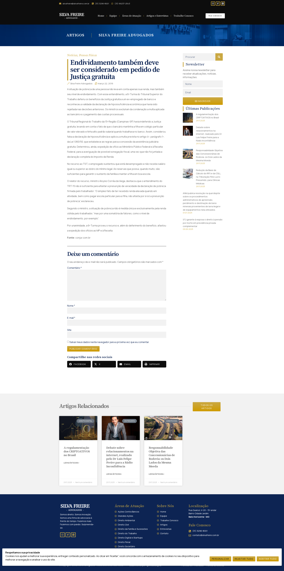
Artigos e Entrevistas (157, 15)
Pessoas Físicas (88, 55)
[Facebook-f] (218, 3)
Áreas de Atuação (131, 15)
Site (69, 330)
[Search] (219, 57)
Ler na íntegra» (71, 463)
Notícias (72, 55)
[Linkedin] (223, 3)
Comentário (74, 267)
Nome (71, 305)
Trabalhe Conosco (183, 15)
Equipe (113, 15)
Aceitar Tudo (268, 558)
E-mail (71, 317)
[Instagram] (213, 3)
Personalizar (220, 558)
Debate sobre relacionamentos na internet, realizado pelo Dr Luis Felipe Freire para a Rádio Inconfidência (209, 134)
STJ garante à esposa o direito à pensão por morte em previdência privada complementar (202, 223)
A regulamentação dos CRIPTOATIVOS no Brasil (77, 451)
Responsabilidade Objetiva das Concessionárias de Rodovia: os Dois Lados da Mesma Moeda (162, 457)
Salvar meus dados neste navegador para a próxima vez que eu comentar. (109, 342)
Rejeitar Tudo (244, 558)
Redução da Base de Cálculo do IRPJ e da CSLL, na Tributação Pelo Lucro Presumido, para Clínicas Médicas (208, 177)
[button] (79, 364)
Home (101, 15)
